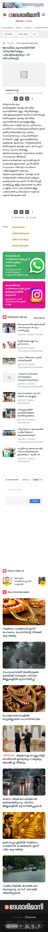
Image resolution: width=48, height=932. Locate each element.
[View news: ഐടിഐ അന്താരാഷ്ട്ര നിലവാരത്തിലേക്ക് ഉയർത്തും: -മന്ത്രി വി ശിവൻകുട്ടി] (9, 452)
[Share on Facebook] (16, 99)
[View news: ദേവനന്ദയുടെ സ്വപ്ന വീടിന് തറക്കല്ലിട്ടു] (9, 397)
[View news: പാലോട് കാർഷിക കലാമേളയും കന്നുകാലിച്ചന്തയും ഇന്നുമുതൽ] (9, 377)
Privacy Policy (36, 921)
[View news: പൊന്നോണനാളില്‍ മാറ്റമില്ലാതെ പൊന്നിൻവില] (24, 698)
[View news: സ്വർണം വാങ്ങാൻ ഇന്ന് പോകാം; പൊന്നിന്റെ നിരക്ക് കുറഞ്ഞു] (24, 611)
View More (39, 317)
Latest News (7, 28)
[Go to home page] (24, 15)
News (18, 28)
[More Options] (32, 98)
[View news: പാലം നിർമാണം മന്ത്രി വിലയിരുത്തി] (9, 361)
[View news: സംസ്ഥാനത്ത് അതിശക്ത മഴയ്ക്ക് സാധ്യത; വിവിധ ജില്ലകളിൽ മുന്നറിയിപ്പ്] (24, 655)
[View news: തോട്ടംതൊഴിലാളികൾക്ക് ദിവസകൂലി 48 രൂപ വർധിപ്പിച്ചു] (9, 328)
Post (35, 501)
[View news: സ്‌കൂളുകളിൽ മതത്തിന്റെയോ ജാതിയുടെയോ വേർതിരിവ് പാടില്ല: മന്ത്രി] (9, 413)
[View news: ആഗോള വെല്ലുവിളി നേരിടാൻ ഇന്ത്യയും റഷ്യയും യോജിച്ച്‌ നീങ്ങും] (24, 738)
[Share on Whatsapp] (27, 99)
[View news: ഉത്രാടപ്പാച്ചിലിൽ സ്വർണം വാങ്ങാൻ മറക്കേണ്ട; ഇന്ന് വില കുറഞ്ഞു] (24, 825)
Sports (28, 28)
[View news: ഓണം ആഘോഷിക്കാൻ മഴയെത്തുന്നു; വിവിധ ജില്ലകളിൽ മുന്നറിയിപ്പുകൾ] (24, 782)
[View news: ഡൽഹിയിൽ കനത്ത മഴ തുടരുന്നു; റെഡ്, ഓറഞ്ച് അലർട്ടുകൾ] (24, 868)
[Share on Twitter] (21, 99)
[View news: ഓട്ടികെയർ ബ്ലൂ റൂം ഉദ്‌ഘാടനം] (9, 345)
